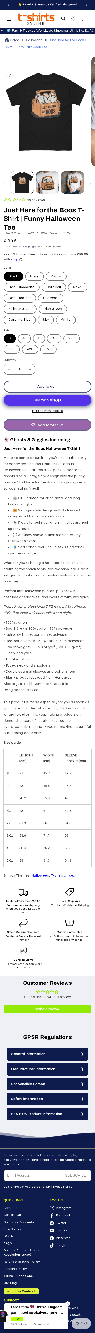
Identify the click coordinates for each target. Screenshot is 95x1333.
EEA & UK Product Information (36, 1114)
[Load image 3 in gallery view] (72, 182)
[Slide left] (5, 184)
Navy (34, 276)
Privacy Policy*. (62, 1186)
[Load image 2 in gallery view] (47, 182)
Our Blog (10, 1283)
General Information (28, 1054)
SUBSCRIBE (75, 1175)
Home (14, 40)
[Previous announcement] (8, 5)
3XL (12, 349)
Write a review (47, 1009)
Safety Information (27, 1099)
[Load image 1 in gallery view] (22, 182)
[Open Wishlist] (73, 19)
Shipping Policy (15, 1268)
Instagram (63, 1208)
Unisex (69, 875)
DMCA (8, 1236)
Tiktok (60, 1245)
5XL (48, 349)
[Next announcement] (86, 5)
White (65, 319)
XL (54, 338)
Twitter (61, 1223)
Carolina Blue (20, 319)
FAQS (8, 1243)
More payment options (47, 411)
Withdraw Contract (21, 1291)
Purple (56, 276)
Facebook (63, 1215)
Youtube (62, 1230)
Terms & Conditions (18, 1275)
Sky (46, 319)
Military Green (20, 308)
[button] (9, 19)
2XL (71, 338)
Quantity (10, 360)
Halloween (34, 40)
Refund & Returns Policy (22, 1261)
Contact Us (12, 1214)
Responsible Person (28, 1084)
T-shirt (56, 875)
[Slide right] (90, 184)
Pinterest (63, 1238)
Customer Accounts (19, 1222)
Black (13, 276)
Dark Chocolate (22, 287)
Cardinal (54, 287)
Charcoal (50, 298)
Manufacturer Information (33, 1069)
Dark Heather (20, 298)
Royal (77, 287)
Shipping (28, 246)
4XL (30, 349)
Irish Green (53, 308)
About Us (10, 1207)
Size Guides (12, 1229)
